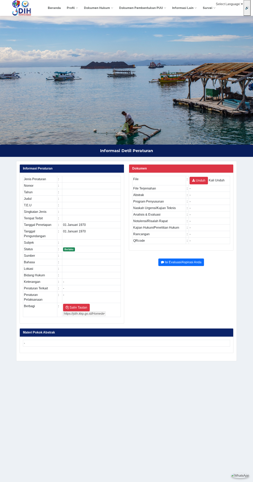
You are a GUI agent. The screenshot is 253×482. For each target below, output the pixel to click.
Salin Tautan (78, 307)
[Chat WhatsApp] (240, 475)
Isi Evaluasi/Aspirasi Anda (182, 262)
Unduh (200, 180)
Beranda (54, 8)
